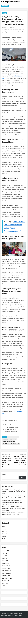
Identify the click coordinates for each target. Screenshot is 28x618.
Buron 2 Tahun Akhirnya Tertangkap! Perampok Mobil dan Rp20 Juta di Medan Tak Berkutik (13, 508)
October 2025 (6, 575)
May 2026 (5, 558)
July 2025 (5, 583)
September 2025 (7, 578)
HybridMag (19, 615)
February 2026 (6, 565)
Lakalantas (5, 534)
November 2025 (6, 573)
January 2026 (6, 568)
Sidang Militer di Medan (8, 31)
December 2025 (6, 570)
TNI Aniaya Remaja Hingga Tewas (11, 443)
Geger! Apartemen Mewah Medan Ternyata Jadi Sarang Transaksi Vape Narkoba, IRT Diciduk (12, 502)
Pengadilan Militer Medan (19, 29)
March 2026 (5, 563)
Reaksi (4, 539)
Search (4, 474)
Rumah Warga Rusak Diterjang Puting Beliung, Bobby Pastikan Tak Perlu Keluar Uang (13, 491)
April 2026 (5, 561)
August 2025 (5, 580)
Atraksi (4, 529)
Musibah (4, 536)
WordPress (10, 615)
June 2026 (5, 556)
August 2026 (5, 551)
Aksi (3, 526)
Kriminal (4, 13)
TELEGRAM (5, 6)
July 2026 (5, 553)
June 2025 (5, 585)
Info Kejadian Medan (10, 1)
